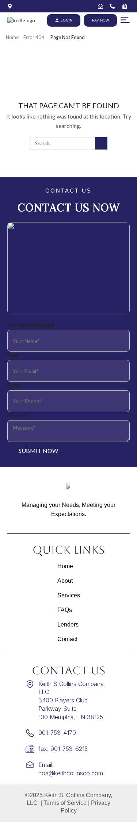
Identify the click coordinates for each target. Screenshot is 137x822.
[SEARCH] (101, 143)
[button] (125, 20)
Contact (67, 639)
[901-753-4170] (114, 6)
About (65, 581)
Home (12, 37)
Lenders (68, 624)
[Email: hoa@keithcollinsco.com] (102, 6)
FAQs (64, 610)
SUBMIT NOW (38, 450)
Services (68, 595)
